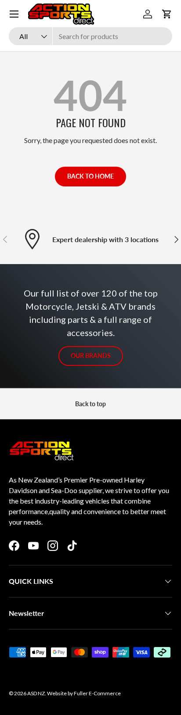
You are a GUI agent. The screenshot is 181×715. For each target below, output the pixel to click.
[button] (167, 14)
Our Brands (91, 355)
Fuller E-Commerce (97, 693)
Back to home (90, 176)
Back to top (90, 404)
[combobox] (90, 36)
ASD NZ (36, 693)
